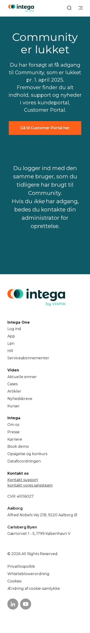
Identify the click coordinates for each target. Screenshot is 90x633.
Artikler (14, 391)
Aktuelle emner (22, 377)
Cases (12, 384)
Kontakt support (22, 480)
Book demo (18, 446)
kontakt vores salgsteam (30, 485)
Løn (10, 343)
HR (10, 351)
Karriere (14, 439)
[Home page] (21, 8)
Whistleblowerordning (28, 574)
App (11, 336)
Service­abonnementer (28, 358)
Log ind (14, 329)
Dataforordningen (24, 461)
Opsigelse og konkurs (27, 454)
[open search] (69, 8)
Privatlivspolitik (21, 566)
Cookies (14, 581)
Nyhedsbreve (19, 398)
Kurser (13, 406)
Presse (13, 432)
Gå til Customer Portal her (45, 128)
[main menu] (80, 8)
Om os (13, 424)
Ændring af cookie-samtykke (33, 588)
